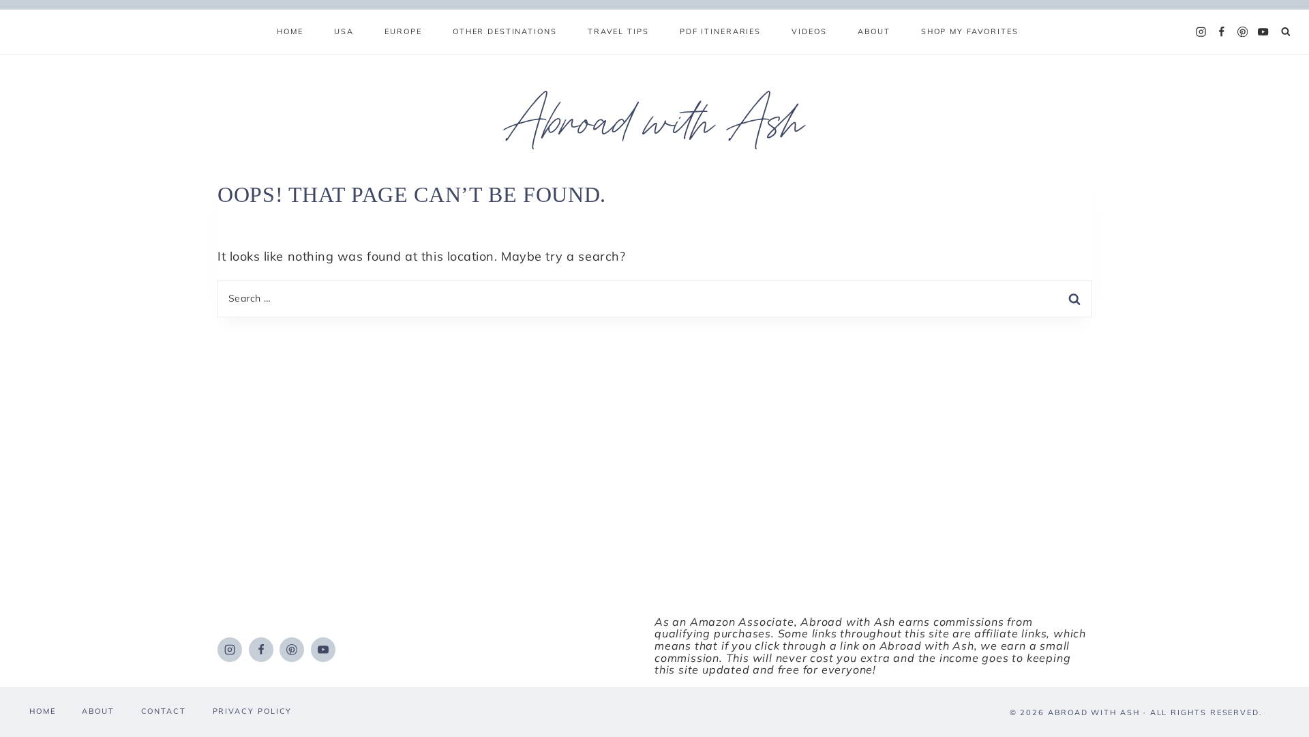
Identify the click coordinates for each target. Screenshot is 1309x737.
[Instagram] (1201, 31)
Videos (809, 31)
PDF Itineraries (720, 31)
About (874, 31)
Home (290, 31)
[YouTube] (1263, 31)
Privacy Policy (252, 711)
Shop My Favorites (970, 31)
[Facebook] (1221, 31)
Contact (163, 711)
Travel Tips (618, 31)
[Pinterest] (1242, 31)
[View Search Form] (1285, 32)
